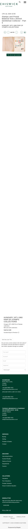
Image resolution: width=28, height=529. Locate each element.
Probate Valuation (7, 483)
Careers (4, 466)
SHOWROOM (6, 380)
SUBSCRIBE (6, 505)
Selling (4, 439)
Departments (5, 463)
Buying (4, 436)
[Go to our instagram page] (13, 513)
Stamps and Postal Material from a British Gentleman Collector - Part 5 (14, 20)
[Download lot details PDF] (21, 32)
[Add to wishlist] (25, 32)
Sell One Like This (7, 339)
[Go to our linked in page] (6, 513)
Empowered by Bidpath (14, 527)
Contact (4, 444)
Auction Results (6, 458)
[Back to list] (5, 32)
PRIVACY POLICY (8, 516)
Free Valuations (6, 481)
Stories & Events (6, 461)
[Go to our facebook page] (3, 513)
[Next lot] (16, 32)
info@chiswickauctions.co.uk (10, 389)
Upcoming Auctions (7, 456)
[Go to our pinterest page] (9, 513)
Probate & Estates (7, 441)
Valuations (5, 478)
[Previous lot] (8, 32)
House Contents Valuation (9, 485)
